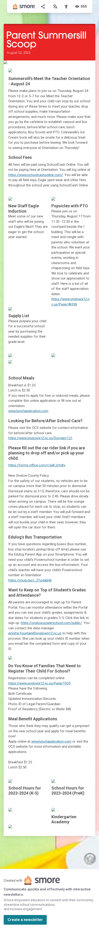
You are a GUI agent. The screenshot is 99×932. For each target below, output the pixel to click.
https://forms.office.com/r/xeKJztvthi (36, 465)
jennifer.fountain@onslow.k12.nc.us (34, 633)
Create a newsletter (25, 920)
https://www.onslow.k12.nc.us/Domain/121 (40, 438)
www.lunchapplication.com (28, 411)
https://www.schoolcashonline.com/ (35, 175)
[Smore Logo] (23, 6)
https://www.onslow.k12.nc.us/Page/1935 (39, 683)
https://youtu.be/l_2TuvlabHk (30, 580)
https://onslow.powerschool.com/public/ (51, 623)
